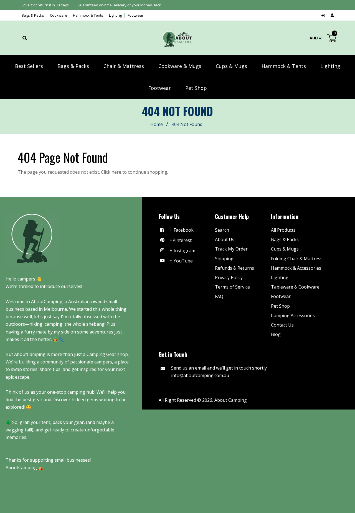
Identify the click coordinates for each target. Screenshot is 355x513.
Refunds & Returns (234, 268)
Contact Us (282, 325)
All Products (283, 230)
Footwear (135, 15)
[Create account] (332, 15)
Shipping (224, 259)
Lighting (115, 15)
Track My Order (231, 249)
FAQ (219, 296)
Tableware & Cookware (295, 287)
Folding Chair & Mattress (297, 259)
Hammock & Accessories (296, 268)
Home (156, 124)
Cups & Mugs (285, 249)
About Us (224, 239)
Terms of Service (232, 287)
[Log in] (324, 15)
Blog (276, 334)
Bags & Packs (33, 15)
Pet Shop (280, 306)
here (116, 172)
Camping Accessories (293, 315)
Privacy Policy (229, 277)
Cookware (58, 15)
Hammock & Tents (88, 15)
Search (222, 230)
